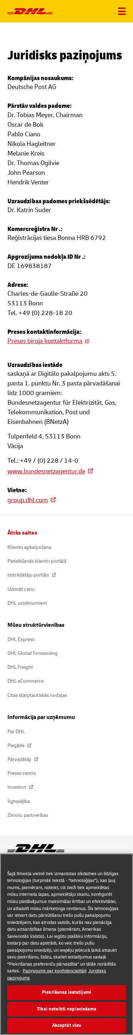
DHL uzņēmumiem (27, 603)
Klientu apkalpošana (29, 547)
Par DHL (16, 732)
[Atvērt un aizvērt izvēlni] (122, 11)
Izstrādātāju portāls (28, 575)
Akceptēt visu (66, 1025)
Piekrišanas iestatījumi (66, 992)
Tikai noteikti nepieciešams (66, 1009)
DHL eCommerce (25, 681)
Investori (17, 787)
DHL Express (20, 639)
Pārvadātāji (19, 759)
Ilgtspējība (18, 801)
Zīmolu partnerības (27, 815)
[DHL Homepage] (29, 11)
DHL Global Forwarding (32, 653)
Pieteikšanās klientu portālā (36, 561)
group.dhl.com (27, 500)
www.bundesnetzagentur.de (46, 471)
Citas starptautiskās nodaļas (37, 695)
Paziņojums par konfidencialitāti (55, 971)
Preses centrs (21, 773)
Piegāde (16, 745)
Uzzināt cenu (21, 589)
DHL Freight (20, 667)
